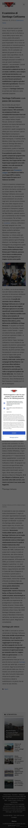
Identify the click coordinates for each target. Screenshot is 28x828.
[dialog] (14, 414)
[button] (14, 412)
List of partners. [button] (21, 420)
